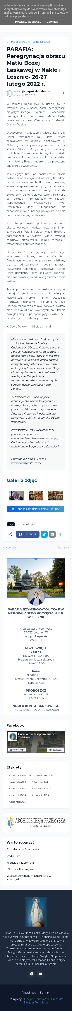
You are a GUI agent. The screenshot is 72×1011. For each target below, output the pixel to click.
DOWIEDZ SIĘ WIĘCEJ (28, 21)
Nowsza (10, 547)
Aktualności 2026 (17, 802)
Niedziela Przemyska (20, 862)
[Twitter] (44, 534)
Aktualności (29, 992)
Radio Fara (13, 856)
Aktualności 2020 (17, 782)
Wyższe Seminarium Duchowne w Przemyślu (29, 877)
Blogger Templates (36, 999)
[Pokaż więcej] (60, 534)
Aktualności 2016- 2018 (20, 775)
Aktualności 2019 (45, 775)
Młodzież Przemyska (20, 869)
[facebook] (31, 974)
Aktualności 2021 (40, 782)
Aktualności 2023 (40, 788)
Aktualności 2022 (39, 41)
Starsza (62, 547)
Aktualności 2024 (17, 795)
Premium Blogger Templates (44, 1000)
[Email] (52, 534)
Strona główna (16, 41)
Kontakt (45, 992)
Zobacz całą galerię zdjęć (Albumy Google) (37, 509)
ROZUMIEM (52, 21)
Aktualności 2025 (40, 795)
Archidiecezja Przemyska (23, 849)
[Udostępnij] (62, 93)
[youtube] (40, 974)
